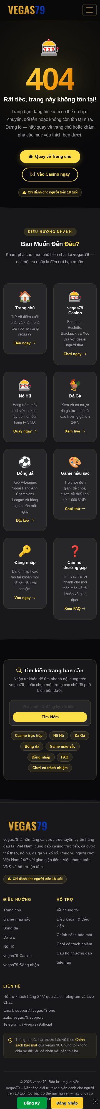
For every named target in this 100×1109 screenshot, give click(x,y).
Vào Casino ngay (53, 174)
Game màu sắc (62, 746)
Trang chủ (12, 910)
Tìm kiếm (50, 717)
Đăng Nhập (67, 1103)
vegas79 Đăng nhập (21, 965)
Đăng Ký (32, 1103)
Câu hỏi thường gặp (74, 953)
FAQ (64, 757)
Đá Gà (80, 735)
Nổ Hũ (58, 735)
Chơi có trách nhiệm (50, 768)
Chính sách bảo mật (74, 935)
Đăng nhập (41, 757)
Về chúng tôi (68, 910)
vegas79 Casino (17, 955)
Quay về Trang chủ (53, 156)
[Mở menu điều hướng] (89, 10)
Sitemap (64, 962)
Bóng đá (32, 746)
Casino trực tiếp (28, 735)
